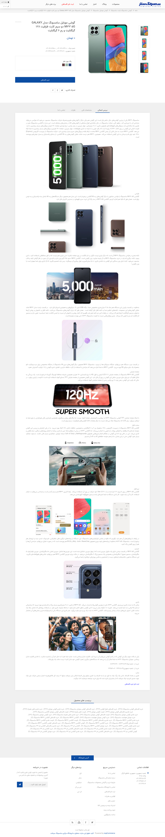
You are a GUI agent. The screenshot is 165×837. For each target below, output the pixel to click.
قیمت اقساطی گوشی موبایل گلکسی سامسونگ (52, 712)
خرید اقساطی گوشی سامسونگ (133, 709)
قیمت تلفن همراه (80, 712)
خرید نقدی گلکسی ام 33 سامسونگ (71, 731)
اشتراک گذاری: (70, 90)
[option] (144, 31)
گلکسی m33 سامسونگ (71, 717)
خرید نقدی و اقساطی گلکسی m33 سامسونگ (97, 720)
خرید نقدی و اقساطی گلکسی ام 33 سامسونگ (44, 726)
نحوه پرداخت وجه (109, 810)
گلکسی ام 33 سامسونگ (71, 726)
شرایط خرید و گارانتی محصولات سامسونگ (101, 782)
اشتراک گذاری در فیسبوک (57, 90)
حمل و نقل (111, 801)
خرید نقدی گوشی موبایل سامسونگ (126, 714)
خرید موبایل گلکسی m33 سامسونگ (96, 726)
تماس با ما (111, 773)
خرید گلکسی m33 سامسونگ (98, 723)
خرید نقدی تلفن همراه (35, 709)
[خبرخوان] (72, 822)
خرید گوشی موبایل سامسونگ (42, 714)
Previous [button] (144, 23)
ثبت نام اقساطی (109, 791)
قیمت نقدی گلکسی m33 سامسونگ (42, 720)
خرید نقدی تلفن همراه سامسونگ (68, 714)
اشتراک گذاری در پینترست (53, 90)
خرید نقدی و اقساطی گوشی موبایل (121, 712)
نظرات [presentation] (73, 110)
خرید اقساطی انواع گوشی (108, 709)
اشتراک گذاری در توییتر (62, 90)
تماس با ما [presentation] (61, 110)
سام (80, 778)
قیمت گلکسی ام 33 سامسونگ (125, 728)
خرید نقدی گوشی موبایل (56, 709)
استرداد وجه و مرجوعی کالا (106, 805)
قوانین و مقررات (110, 796)
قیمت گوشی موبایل (97, 712)
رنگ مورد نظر (67, 61)
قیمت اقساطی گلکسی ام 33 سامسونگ (70, 728)
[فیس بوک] (85, 822)
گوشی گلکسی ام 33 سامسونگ (126, 731)
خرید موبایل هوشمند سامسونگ (124, 717)
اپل (80, 773)
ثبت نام (5, 6)
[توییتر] (92, 822)
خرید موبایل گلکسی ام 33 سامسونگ (43, 731)
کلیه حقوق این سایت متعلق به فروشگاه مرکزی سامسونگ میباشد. (72, 833)
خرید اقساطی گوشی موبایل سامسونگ (82, 709)
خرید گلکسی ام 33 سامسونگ (43, 728)
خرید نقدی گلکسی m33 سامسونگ (127, 720)
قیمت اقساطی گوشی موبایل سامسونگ (96, 714)
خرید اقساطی (45, 80)
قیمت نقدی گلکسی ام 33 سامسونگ (99, 728)
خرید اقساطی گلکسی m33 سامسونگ (46, 717)
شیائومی (78, 782)
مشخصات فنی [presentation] (86, 110)
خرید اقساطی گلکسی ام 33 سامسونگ (99, 731)
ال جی (79, 791)
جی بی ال (78, 787)
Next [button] (144, 76)
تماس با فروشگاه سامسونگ (106, 787)
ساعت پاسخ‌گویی (109, 814)
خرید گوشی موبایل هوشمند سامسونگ (96, 717)
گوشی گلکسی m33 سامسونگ (74, 723)
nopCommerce (109, 833)
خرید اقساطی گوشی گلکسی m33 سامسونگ (46, 723)
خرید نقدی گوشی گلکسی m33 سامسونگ (126, 726)
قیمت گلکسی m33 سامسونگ (67, 720)
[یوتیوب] (79, 822)
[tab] (102, 110)
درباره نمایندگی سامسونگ (106, 778)
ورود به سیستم (3, 2)
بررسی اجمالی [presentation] (102, 110)
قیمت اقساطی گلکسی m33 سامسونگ (125, 723)
